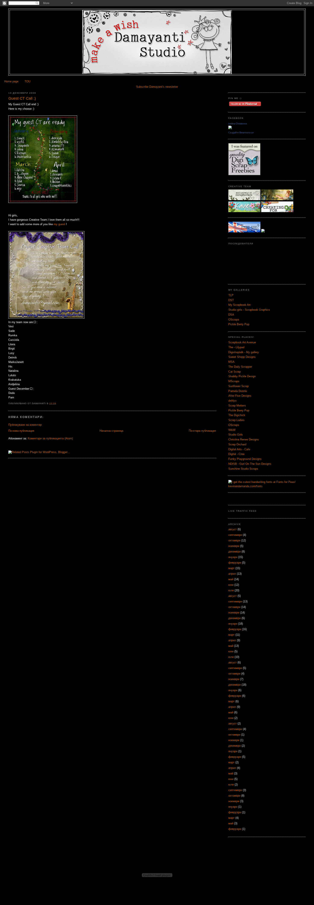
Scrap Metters (237, 405)
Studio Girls (235, 434)
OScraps (233, 319)
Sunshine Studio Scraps (243, 468)
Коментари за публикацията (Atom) (50, 438)
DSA (231, 314)
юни (230, 584)
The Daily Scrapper (240, 366)
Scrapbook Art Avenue (242, 342)
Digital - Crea (236, 454)
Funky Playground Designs (245, 459)
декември (234, 551)
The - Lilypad (236, 347)
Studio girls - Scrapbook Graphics (249, 309)
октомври (234, 540)
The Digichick (236, 415)
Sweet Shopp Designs (242, 357)
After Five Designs (239, 395)
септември (235, 534)
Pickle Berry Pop (238, 324)
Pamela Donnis (237, 391)
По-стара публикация (202, 430)
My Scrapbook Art (239, 304)
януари (232, 557)
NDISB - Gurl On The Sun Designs (249, 463)
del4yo (232, 400)
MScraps (233, 381)
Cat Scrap (234, 371)
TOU (27, 81)
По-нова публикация (21, 430)
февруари (234, 562)
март (231, 568)
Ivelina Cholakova (237, 123)
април (232, 573)
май (230, 579)
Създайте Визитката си (241, 132)
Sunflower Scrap (238, 386)
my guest (59, 224)
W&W (231, 429)
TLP (230, 295)
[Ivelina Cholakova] (230, 128)
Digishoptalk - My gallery (243, 352)
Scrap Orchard (237, 444)
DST (231, 300)
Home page (11, 81)
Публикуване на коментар (25, 424)
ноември (233, 546)
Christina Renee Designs (243, 439)
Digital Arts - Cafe (239, 449)
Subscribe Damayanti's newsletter (157, 86)
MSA (231, 361)
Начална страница (111, 430)
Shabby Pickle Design (242, 376)
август (232, 529)
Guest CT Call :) (22, 98)
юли (231, 590)
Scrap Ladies (236, 420)
